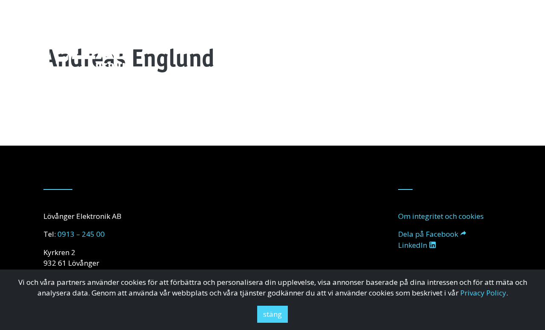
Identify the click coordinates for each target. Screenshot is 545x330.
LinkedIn (412, 245)
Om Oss (285, 58)
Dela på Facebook (428, 234)
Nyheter (422, 58)
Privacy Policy (483, 293)
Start (252, 58)
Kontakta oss (373, 58)
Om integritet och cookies (441, 216)
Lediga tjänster (475, 58)
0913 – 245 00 (81, 234)
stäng (272, 314)
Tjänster (325, 58)
